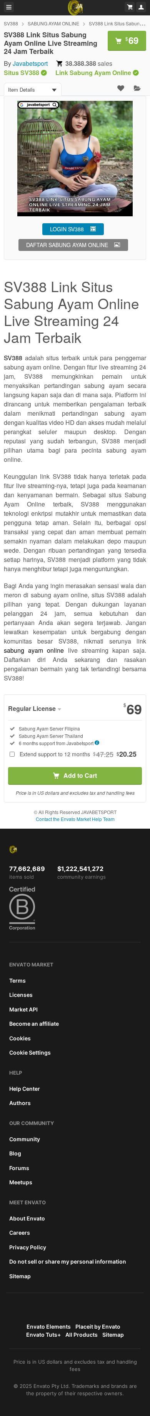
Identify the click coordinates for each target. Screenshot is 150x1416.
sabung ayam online (34, 650)
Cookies (20, 1038)
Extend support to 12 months (78, 754)
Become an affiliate (34, 1023)
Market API (23, 1009)
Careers (19, 1232)
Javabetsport (30, 63)
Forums (19, 1168)
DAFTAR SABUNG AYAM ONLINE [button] (67, 245)
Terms (17, 980)
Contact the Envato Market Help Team (75, 819)
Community (24, 1139)
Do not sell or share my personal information (67, 1261)
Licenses (21, 994)
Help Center (24, 1088)
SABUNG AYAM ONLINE (53, 23)
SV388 (11, 23)
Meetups (20, 1182)
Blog (15, 1153)
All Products (81, 1334)
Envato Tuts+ (43, 1334)
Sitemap (20, 1276)
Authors (20, 1103)
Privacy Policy (27, 1247)
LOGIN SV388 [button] (67, 229)
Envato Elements (49, 1326)
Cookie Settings (30, 1052)
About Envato (27, 1218)
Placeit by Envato (97, 1326)
